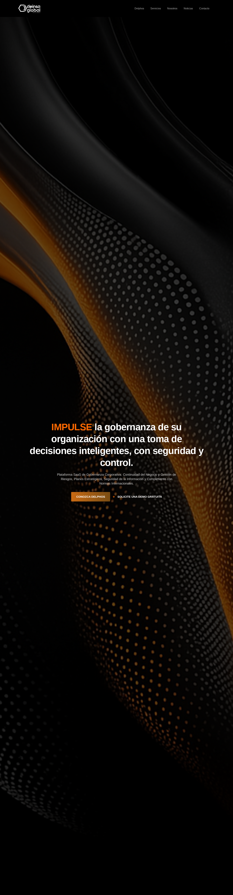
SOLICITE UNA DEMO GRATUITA (139, 496)
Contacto (204, 8)
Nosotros (172, 8)
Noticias (188, 8)
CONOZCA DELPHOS (90, 496)
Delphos (139, 8)
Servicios (155, 8)
